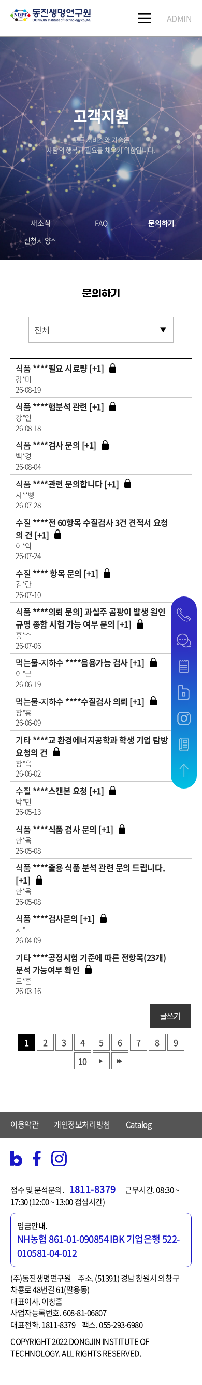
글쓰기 (170, 1016)
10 (82, 1061)
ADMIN (179, 18)
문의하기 (161, 222)
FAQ (101, 222)
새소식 (40, 222)
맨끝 (119, 1060)
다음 (101, 1060)
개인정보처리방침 (82, 1124)
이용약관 (24, 1124)
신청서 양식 (40, 240)
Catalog (139, 1124)
